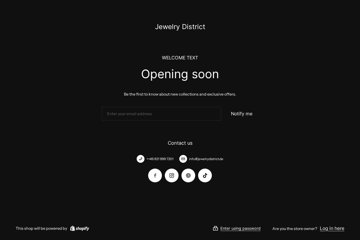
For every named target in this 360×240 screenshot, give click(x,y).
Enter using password (240, 228)
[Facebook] (155, 175)
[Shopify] (78, 228)
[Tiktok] (205, 175)
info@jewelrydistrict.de (206, 159)
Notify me (241, 114)
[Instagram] (172, 175)
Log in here (332, 228)
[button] (242, 228)
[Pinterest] (188, 175)
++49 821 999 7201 (159, 159)
